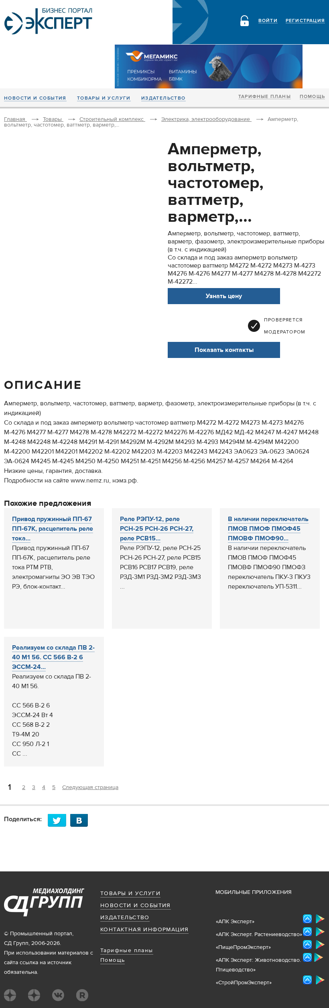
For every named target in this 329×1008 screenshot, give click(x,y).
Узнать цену (224, 296)
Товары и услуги (104, 98)
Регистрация (305, 20)
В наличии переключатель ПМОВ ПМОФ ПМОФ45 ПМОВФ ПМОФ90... (268, 528)
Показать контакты (224, 350)
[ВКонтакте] (81, 820)
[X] (59, 820)
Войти (268, 20)
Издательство (163, 98)
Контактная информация (144, 929)
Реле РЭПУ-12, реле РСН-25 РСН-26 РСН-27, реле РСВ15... (156, 528)
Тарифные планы (264, 96)
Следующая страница (90, 787)
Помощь (312, 96)
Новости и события (35, 98)
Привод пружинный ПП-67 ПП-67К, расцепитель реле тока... (52, 528)
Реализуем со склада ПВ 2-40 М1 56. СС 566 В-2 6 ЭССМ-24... (53, 657)
